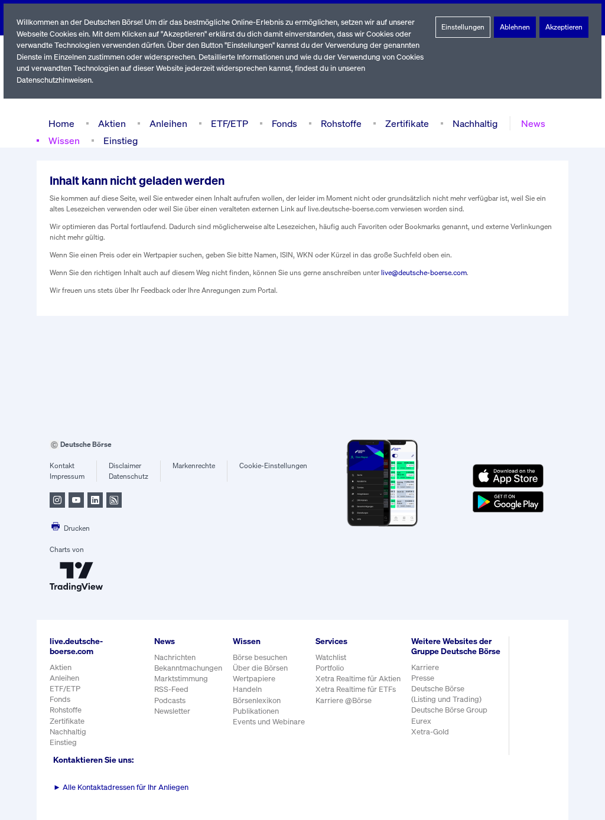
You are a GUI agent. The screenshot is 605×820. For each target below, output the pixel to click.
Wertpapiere (254, 679)
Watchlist (330, 657)
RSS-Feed (171, 689)
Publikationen (256, 711)
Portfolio (329, 668)
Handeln (247, 689)
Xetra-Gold (430, 732)
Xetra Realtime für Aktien (358, 679)
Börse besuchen (260, 657)
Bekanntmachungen (188, 668)
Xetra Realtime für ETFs (355, 689)
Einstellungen (462, 26)
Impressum (67, 476)
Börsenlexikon (257, 700)
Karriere (425, 667)
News (533, 123)
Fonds (284, 123)
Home (61, 123)
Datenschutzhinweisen (54, 80)
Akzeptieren (564, 26)
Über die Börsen (260, 668)
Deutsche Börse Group (449, 710)
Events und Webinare (269, 722)
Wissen (64, 140)
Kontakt (62, 465)
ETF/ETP (229, 123)
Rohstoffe (341, 123)
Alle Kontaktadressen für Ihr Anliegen (120, 787)
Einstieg (120, 140)
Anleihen (168, 123)
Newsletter (172, 711)
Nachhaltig (475, 123)
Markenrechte (194, 465)
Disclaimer (125, 465)
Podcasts (170, 700)
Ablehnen (515, 26)
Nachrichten (175, 657)
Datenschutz (128, 476)
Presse (422, 678)
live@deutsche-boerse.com (424, 272)
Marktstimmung (181, 679)
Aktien (112, 123)
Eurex (421, 721)
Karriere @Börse (343, 700)
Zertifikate (407, 123)
